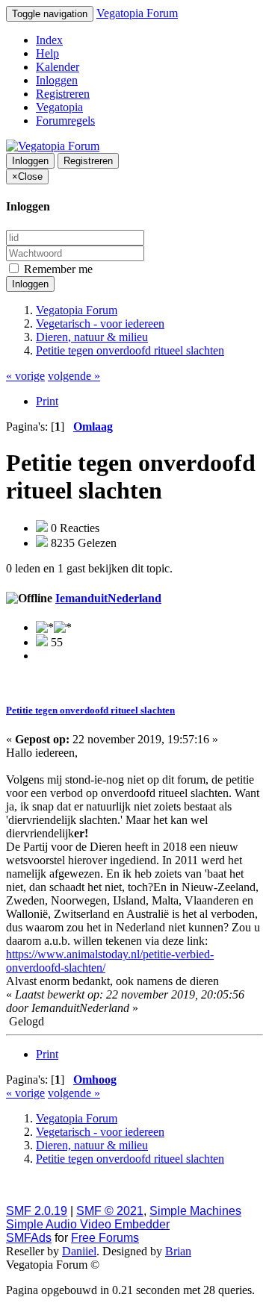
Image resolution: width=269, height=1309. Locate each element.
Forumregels (65, 120)
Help (47, 53)
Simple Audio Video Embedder (88, 1224)
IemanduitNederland (108, 598)
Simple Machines (195, 1211)
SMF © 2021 (109, 1211)
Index (49, 40)
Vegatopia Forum (137, 13)
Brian (178, 1251)
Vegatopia (59, 107)
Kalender (57, 66)
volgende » (74, 375)
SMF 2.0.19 (36, 1211)
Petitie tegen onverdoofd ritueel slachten (90, 710)
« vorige (25, 375)
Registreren (63, 93)
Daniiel (79, 1251)
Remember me (57, 269)
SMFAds (29, 1237)
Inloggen (57, 80)
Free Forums (105, 1237)
